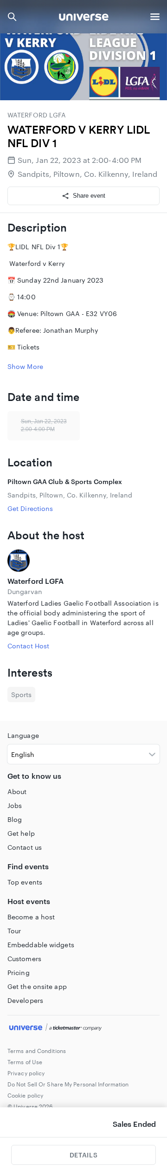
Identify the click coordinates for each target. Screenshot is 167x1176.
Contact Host (28, 646)
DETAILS (83, 1155)
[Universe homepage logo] (84, 18)
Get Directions (30, 508)
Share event (89, 195)
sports (21, 694)
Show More (25, 366)
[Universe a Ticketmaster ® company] (83, 1028)
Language (23, 735)
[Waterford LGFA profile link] (83, 560)
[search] (12, 16)
